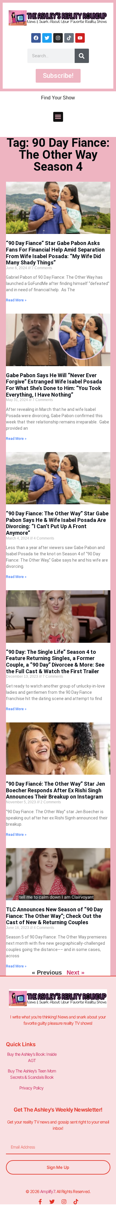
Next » (75, 972)
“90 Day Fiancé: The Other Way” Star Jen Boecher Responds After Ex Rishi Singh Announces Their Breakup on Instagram (55, 790)
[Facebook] (36, 38)
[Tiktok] (69, 38)
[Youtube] (80, 38)
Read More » (16, 300)
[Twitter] (47, 38)
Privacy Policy (31, 1087)
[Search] (82, 56)
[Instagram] (58, 38)
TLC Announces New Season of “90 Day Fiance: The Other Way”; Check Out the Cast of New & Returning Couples (54, 915)
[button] (58, 117)
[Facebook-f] (40, 1201)
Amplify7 (47, 1191)
